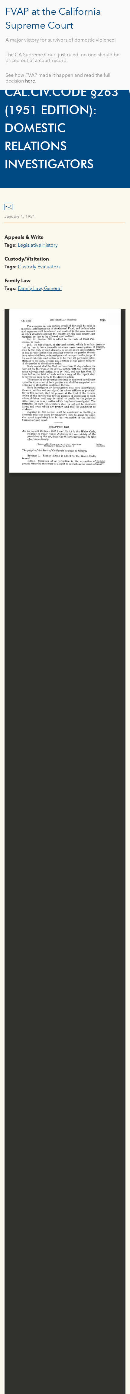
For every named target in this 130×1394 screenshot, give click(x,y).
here (30, 81)
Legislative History (38, 245)
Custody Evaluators (39, 267)
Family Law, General (40, 288)
